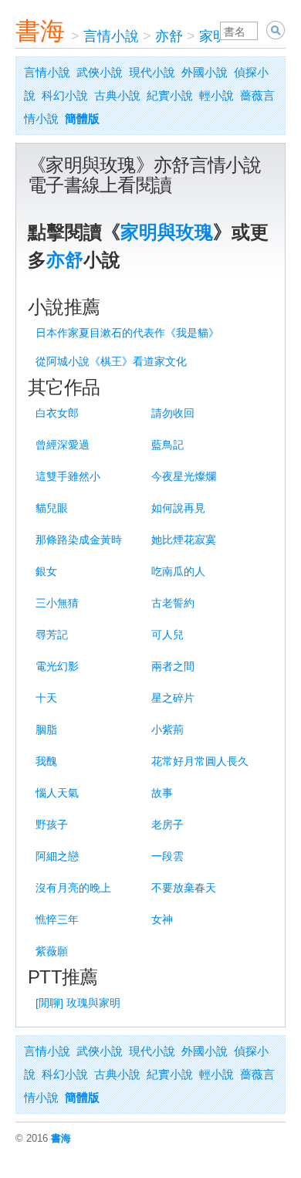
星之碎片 (172, 698)
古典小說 (117, 95)
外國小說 (204, 72)
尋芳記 (52, 634)
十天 (46, 698)
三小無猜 (57, 603)
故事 (162, 793)
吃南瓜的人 (178, 571)
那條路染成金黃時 (79, 539)
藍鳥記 (167, 444)
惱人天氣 (57, 793)
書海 (40, 31)
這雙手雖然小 (68, 476)
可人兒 (167, 634)
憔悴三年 (57, 919)
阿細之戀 (57, 856)
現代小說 (152, 72)
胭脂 (46, 729)
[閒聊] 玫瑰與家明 (78, 1003)
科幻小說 (65, 95)
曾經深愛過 (63, 444)
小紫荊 (167, 729)
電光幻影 (57, 666)
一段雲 (167, 856)
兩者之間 (172, 666)
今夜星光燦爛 (183, 476)
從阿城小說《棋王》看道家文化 (111, 361)
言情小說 (111, 36)
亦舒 (169, 36)
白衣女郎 (57, 413)
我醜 (46, 761)
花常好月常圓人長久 (200, 761)
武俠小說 (99, 72)
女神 (162, 919)
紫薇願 (52, 951)
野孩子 (52, 824)
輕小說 (216, 95)
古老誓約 (172, 603)
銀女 (46, 571)
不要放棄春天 (183, 888)
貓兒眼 (52, 508)
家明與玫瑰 (166, 232)
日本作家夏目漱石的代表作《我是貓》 (127, 333)
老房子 (167, 824)
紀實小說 (170, 95)
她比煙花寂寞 (183, 539)
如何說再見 (178, 508)
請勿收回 (172, 413)
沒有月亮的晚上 (73, 888)
